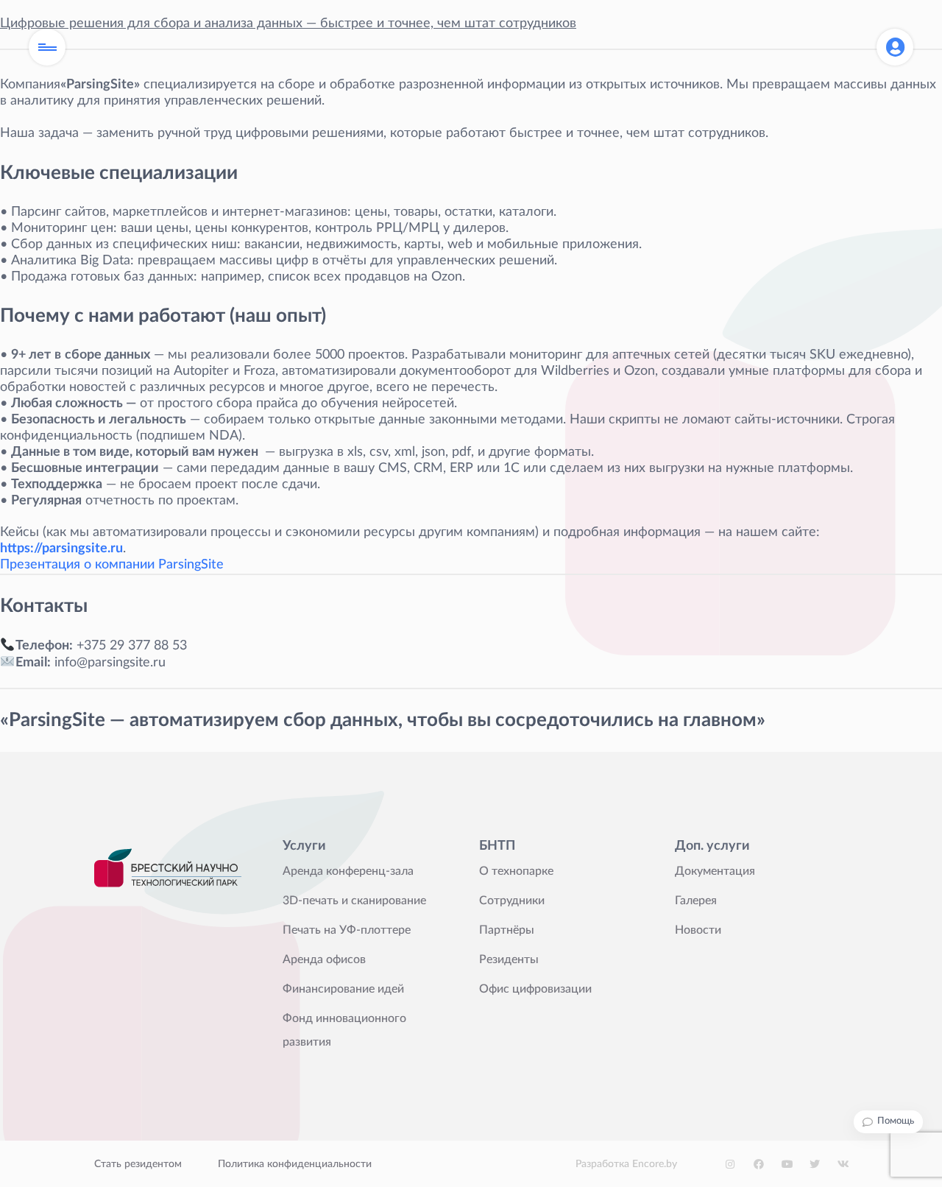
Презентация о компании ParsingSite (112, 564)
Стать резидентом (138, 1164)
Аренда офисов (324, 959)
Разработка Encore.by (626, 1164)
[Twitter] (815, 1164)
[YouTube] (787, 1164)
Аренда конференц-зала (348, 871)
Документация (715, 871)
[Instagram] (731, 1164)
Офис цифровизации (535, 989)
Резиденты (509, 959)
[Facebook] (759, 1164)
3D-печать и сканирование (354, 900)
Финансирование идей (343, 989)
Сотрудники (512, 900)
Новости (698, 930)
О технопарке (516, 871)
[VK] (842, 1164)
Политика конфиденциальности (295, 1164)
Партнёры (506, 930)
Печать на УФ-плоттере (347, 930)
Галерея (696, 900)
